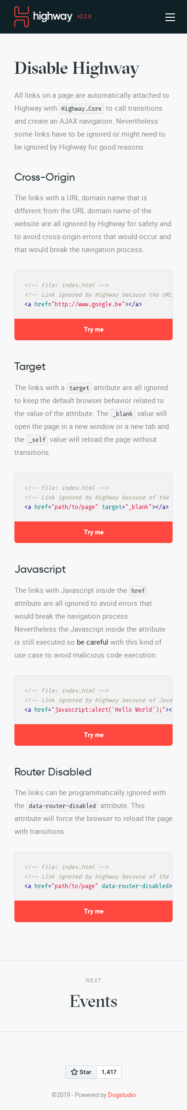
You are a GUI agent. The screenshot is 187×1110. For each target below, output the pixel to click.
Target (30, 366)
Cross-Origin (44, 177)
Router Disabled (53, 771)
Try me (94, 329)
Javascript (40, 569)
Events (93, 1001)
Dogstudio (122, 1094)
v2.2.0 (84, 16)
